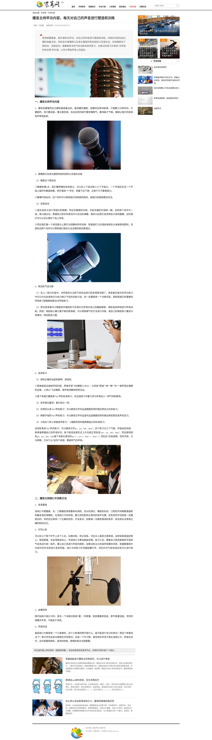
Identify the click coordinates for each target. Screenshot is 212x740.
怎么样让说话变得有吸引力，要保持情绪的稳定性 (90, 701)
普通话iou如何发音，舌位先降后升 (82, 680)
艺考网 (43, 13)
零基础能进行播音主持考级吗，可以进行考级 (88, 659)
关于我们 (89, 728)
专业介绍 (102, 7)
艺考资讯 (81, 7)
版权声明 (96, 728)
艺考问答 (132, 7)
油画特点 (157, 108)
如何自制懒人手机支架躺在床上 (167, 88)
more (178, 61)
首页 (73, 7)
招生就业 (122, 7)
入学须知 (112, 7)
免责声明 (102, 728)
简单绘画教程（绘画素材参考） (167, 98)
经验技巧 (92, 7)
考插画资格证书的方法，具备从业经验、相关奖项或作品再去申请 (167, 80)
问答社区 (142, 7)
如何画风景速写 (160, 67)
